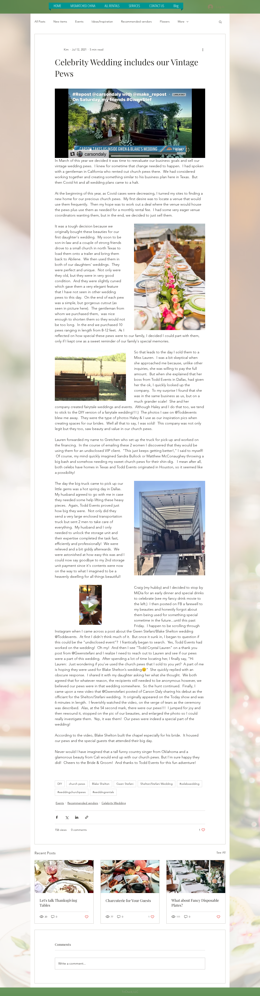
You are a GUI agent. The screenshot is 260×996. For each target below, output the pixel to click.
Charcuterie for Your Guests (128, 900)
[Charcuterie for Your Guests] (130, 876)
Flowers (165, 21)
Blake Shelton (100, 784)
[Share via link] (87, 817)
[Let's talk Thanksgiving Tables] (64, 876)
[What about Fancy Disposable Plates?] (196, 876)
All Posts (40, 21)
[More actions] (202, 49)
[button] (83, 6)
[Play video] (90, 605)
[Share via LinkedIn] (77, 817)
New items (60, 21)
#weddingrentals (103, 792)
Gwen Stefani (124, 784)
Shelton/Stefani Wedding (156, 784)
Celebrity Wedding (114, 803)
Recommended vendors (136, 21)
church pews (77, 784)
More (181, 21)
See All (221, 852)
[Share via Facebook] (57, 817)
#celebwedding (189, 784)
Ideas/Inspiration (102, 21)
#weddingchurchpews (71, 792)
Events (79, 21)
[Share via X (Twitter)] (67, 817)
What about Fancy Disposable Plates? (195, 903)
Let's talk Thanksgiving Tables (58, 903)
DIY (59, 784)
